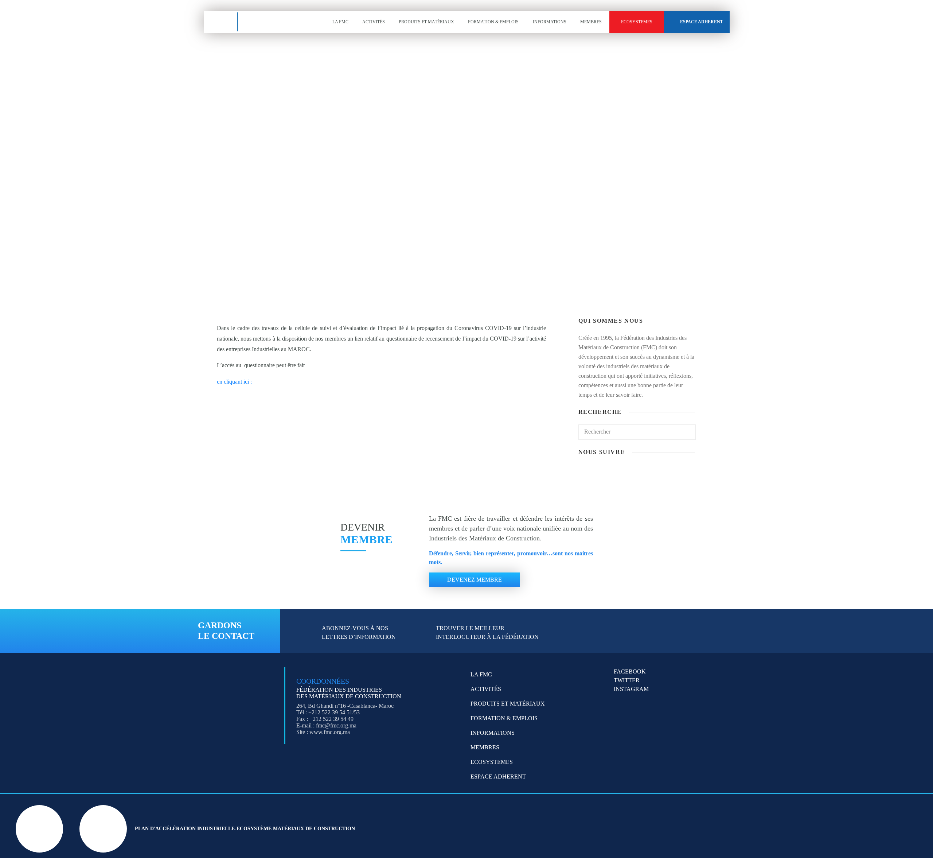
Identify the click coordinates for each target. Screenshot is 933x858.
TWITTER (627, 680)
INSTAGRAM (631, 689)
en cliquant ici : (234, 381)
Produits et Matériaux (426, 21)
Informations (549, 21)
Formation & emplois (493, 21)
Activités (373, 21)
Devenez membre (474, 579)
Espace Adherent (701, 21)
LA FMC (340, 21)
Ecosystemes (636, 21)
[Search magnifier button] (279, 264)
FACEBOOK (630, 671)
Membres (591, 21)
